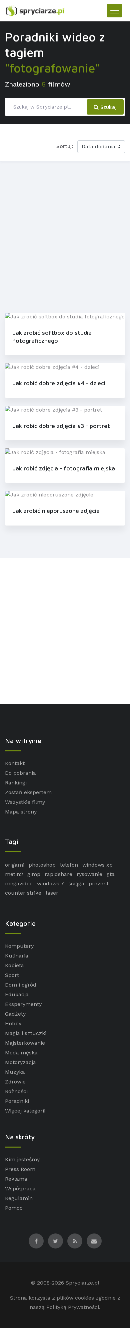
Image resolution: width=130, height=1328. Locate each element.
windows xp (97, 865)
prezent (99, 883)
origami (14, 865)
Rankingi (16, 782)
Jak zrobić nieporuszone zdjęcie (56, 510)
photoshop (42, 865)
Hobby (13, 1023)
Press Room (20, 1169)
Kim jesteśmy (22, 1159)
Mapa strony (21, 811)
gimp (33, 874)
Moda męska (21, 1052)
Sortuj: (64, 146)
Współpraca (20, 1188)
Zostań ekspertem (28, 792)
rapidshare (58, 874)
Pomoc (14, 1208)
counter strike (23, 893)
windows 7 (50, 883)
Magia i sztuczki (25, 1033)
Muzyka (15, 1072)
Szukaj (108, 107)
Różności (16, 1091)
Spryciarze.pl (82, 1283)
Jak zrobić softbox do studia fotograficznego (52, 336)
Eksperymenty (23, 1004)
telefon (69, 865)
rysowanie (89, 874)
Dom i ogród (20, 985)
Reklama (16, 1179)
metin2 (14, 874)
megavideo (19, 883)
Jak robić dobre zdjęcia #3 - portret (61, 425)
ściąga (76, 883)
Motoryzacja (20, 1062)
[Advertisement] (65, 235)
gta (111, 874)
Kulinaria (16, 955)
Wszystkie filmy (25, 802)
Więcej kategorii (25, 1111)
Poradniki (17, 1101)
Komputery (19, 946)
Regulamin (19, 1198)
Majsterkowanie (25, 1043)
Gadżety (15, 1014)
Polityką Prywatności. (73, 1307)
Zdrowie (15, 1081)
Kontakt (15, 763)
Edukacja (17, 994)
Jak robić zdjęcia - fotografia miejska (64, 468)
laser (52, 893)
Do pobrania (20, 773)
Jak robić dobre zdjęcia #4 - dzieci (59, 383)
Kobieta (14, 965)
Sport (12, 975)
